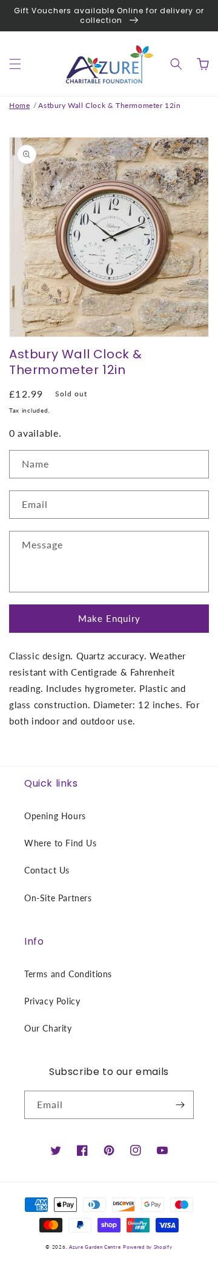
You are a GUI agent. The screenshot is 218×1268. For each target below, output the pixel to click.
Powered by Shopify (148, 1247)
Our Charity (48, 1028)
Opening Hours (55, 816)
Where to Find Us (60, 843)
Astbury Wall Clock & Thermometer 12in (109, 105)
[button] (15, 64)
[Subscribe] (180, 1105)
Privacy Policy (52, 1001)
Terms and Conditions (68, 974)
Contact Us (47, 870)
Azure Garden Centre (95, 1247)
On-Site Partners (58, 898)
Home (19, 105)
